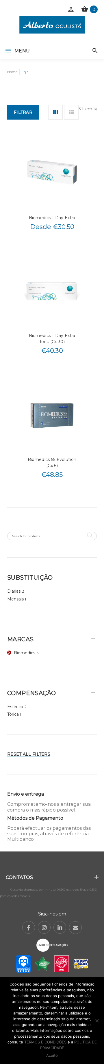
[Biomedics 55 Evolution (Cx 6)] (52, 415)
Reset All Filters (28, 754)
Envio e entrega (25, 794)
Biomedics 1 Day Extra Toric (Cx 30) (52, 338)
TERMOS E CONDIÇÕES (45, 1042)
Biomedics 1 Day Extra (52, 217)
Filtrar (23, 112)
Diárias (14, 591)
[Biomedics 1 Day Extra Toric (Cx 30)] (52, 291)
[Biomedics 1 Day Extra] (52, 173)
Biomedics (24, 652)
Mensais (15, 599)
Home (12, 71)
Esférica (15, 706)
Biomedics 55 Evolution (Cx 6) (52, 462)
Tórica (13, 714)
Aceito (52, 1055)
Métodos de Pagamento (35, 818)
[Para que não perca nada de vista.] (52, 25)
